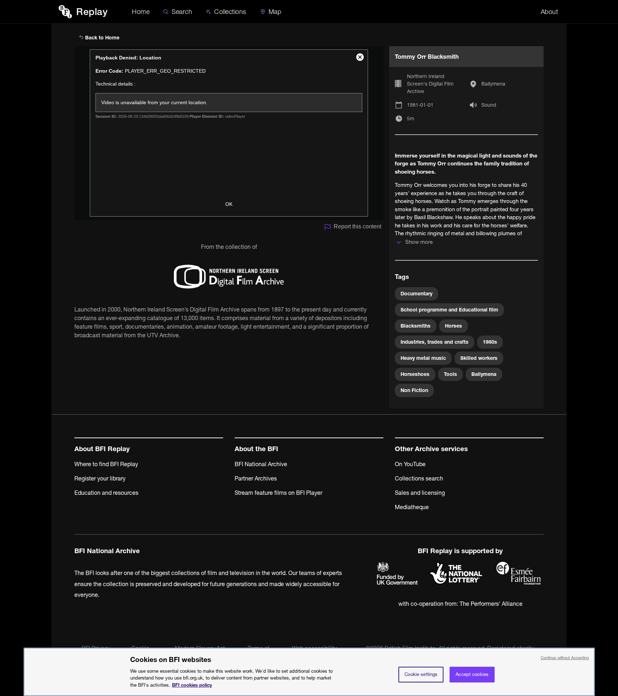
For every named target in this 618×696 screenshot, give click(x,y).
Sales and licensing (420, 492)
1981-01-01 (420, 105)
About (549, 12)
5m (410, 118)
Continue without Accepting (565, 657)
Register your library (100, 478)
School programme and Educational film (449, 309)
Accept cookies (472, 674)
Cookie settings (420, 674)
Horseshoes (415, 374)
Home (140, 12)
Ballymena (493, 84)
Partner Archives (256, 478)
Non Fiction (414, 390)
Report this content (357, 226)
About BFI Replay (102, 449)
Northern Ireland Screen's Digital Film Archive (430, 84)
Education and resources (106, 492)
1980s (490, 342)
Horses (453, 326)
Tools (450, 374)
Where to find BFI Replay (106, 464)
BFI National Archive (261, 464)
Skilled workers (478, 358)
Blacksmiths (416, 326)
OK (228, 204)
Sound (488, 105)
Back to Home (101, 37)
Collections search (419, 478)
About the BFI (256, 449)
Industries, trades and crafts (435, 342)
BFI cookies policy (192, 684)
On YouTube (410, 464)
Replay (92, 12)
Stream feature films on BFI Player (278, 492)
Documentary (416, 293)
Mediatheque (412, 507)
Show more (419, 241)
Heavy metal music (423, 358)
